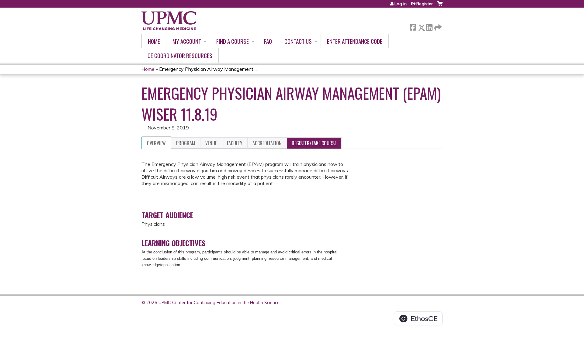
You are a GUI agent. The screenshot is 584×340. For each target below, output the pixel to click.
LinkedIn (429, 26)
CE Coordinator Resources (180, 55)
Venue (211, 143)
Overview (156, 143)
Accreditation (267, 143)
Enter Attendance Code (354, 41)
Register (424, 4)
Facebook (413, 26)
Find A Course (232, 41)
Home (154, 41)
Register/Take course (314, 143)
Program (185, 143)
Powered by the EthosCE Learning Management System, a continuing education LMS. (418, 318)
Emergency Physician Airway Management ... (208, 69)
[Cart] (440, 6)
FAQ (268, 41)
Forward (437, 26)
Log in (401, 4)
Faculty (234, 143)
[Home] (168, 21)
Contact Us (298, 41)
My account (186, 41)
